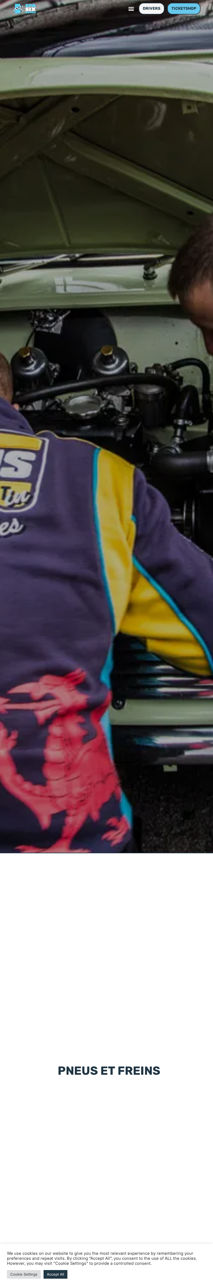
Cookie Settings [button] (23, 1274)
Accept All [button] (55, 1274)
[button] (131, 8)
